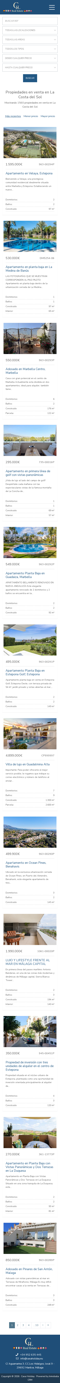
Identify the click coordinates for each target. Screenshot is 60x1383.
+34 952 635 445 (30, 1355)
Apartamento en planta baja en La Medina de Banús (29, 269)
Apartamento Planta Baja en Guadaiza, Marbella (25, 575)
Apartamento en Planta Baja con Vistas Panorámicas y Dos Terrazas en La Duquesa (29, 1167)
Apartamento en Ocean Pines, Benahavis (26, 865)
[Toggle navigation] (52, 7)
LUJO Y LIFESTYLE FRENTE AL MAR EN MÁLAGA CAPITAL (28, 962)
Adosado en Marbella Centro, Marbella (25, 371)
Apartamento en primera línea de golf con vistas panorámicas (28, 473)
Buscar (30, 78)
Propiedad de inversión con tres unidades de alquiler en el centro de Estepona (30, 1066)
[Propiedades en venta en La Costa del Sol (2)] (42, 1325)
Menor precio (31, 116)
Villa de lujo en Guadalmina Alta (28, 764)
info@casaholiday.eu (31, 1358)
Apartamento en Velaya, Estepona (29, 173)
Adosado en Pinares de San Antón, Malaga (29, 1271)
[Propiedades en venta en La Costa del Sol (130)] (48, 1325)
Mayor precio (48, 116)
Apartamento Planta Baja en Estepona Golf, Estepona (25, 672)
